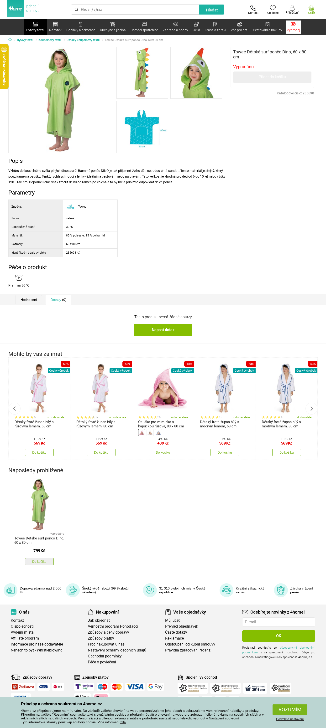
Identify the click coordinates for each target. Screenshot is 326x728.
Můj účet (172, 620)
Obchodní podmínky (105, 656)
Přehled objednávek (181, 626)
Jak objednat (99, 620)
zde (123, 722)
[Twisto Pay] (84, 687)
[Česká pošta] (43, 687)
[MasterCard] (117, 687)
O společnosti (22, 626)
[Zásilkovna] (23, 687)
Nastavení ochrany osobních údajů (117, 650)
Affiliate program (25, 638)
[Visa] (135, 687)
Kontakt (17, 620)
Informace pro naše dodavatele (37, 644)
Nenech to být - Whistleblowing (37, 650)
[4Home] (11, 40)
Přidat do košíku (272, 77)
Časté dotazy (176, 632)
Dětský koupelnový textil (83, 40)
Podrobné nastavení (290, 719)
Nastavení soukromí (224, 718)
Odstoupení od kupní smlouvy (190, 644)
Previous (15, 409)
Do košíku (39, 452)
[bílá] (150, 432)
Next (311, 409)
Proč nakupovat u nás (106, 644)
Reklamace (174, 638)
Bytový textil (25, 40)
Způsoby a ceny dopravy (108, 632)
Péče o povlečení (102, 662)
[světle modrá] (158, 432)
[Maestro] (102, 687)
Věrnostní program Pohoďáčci (113, 626)
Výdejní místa (22, 632)
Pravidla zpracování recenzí (188, 650)
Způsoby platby (101, 638)
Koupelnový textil (49, 40)
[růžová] (141, 432)
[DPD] (58, 687)
